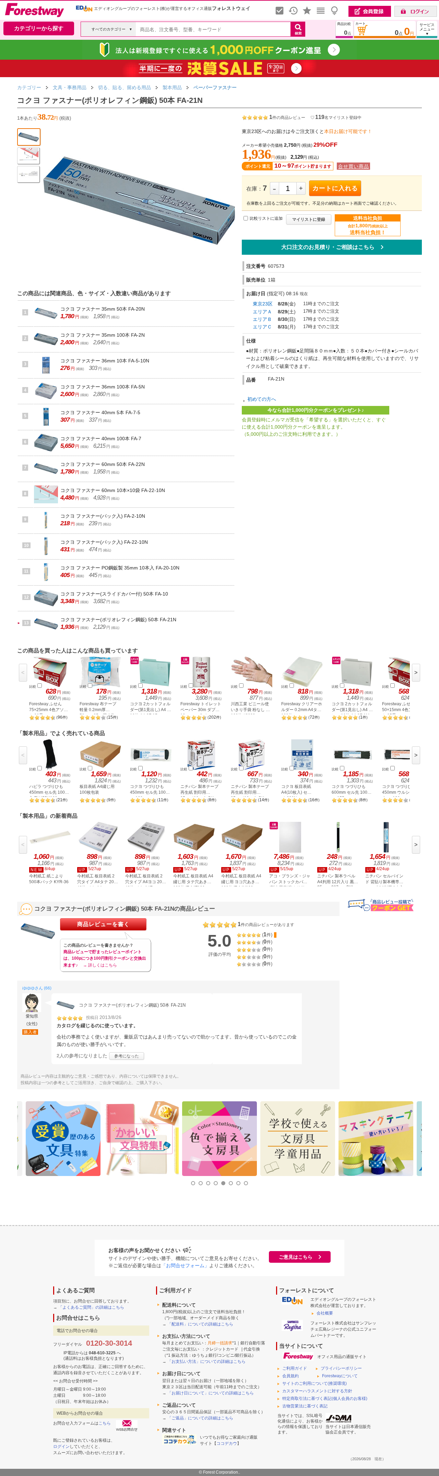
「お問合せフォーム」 (185, 1265)
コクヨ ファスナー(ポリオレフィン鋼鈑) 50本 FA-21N (118, 619)
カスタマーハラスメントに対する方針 (317, 1391)
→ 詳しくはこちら (100, 965)
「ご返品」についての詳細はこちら (200, 1418)
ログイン (61, 1446)
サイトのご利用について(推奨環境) (314, 1383)
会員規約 (290, 1375)
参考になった (126, 1056)
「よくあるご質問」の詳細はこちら (91, 1307)
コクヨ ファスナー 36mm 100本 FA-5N (102, 386)
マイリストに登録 (308, 219)
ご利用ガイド (294, 1368)
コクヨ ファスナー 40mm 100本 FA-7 (100, 438)
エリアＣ (262, 326)
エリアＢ (262, 319)
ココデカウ (226, 1443)
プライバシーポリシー (341, 1368)
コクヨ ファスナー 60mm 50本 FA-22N (102, 464)
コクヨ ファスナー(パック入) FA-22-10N (104, 542)
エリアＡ (262, 311)
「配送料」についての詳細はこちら (200, 1324)
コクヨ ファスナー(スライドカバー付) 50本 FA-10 (114, 594)
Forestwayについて (340, 1375)
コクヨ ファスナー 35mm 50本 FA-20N (102, 309)
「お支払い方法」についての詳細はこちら (206, 1361)
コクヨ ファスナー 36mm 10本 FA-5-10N (104, 360)
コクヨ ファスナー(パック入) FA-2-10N (102, 516)
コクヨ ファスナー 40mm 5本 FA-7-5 (100, 412)
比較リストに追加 (266, 218)
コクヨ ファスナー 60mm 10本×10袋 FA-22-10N (112, 490)
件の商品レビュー (287, 117)
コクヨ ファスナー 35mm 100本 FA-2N (102, 335)
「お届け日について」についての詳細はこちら (210, 1393)
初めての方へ (261, 399)
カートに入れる (335, 188)
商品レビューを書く (103, 924)
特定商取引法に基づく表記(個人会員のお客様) (324, 1398)
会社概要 (325, 1313)
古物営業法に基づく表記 (305, 1406)
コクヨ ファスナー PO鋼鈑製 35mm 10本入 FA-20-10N (119, 568)
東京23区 (263, 304)
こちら (104, 1423)
